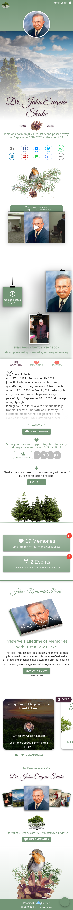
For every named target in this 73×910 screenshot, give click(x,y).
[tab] (16, 363)
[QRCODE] (12, 148)
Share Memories (38, 839)
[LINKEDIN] (12, 156)
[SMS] (36, 156)
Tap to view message (31, 755)
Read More (36, 425)
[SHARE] (48, 156)
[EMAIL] (24, 156)
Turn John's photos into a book (36, 347)
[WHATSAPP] (61, 148)
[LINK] (61, 156)
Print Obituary (38, 431)
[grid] (36, 305)
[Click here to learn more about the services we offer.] (36, 823)
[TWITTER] (48, 148)
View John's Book (36, 670)
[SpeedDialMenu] (65, 902)
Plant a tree (36, 482)
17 (69, 535)
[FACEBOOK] (24, 148)
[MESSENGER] (36, 148)
